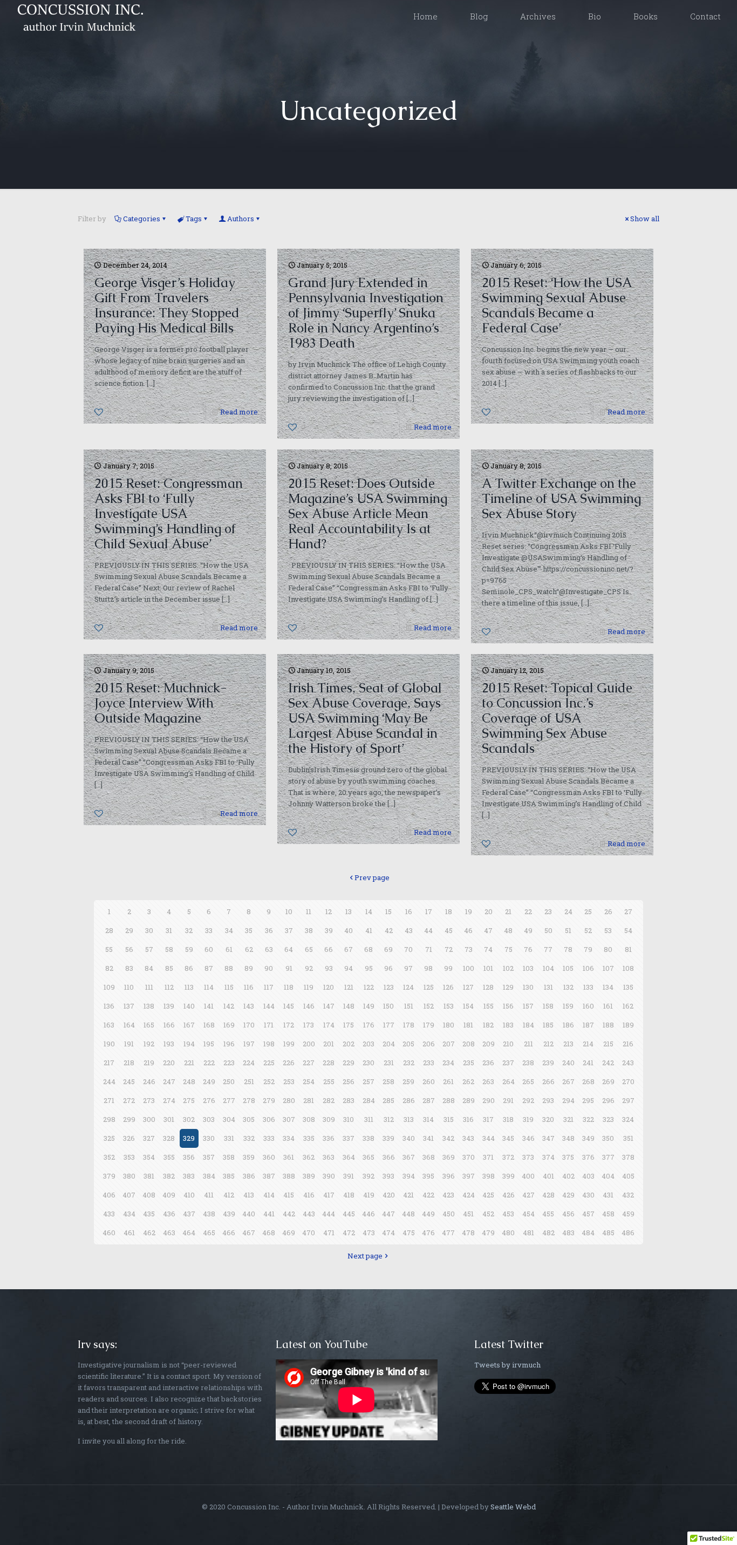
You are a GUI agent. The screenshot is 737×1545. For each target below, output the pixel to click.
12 (328, 911)
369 (448, 1157)
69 (388, 949)
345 (508, 1138)
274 (169, 1100)
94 (348, 968)
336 (329, 1138)
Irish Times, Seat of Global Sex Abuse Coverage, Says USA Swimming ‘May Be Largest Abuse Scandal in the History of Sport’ (365, 718)
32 (189, 930)
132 (568, 987)
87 (208, 968)
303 (209, 1119)
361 (288, 1157)
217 (109, 1062)
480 (508, 1232)
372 (508, 1157)
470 (308, 1232)
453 (508, 1214)
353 (129, 1157)
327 (149, 1138)
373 (528, 1157)
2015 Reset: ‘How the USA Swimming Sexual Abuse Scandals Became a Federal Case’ (557, 305)
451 (468, 1214)
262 (468, 1081)
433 (109, 1214)
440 (248, 1214)
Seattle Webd (513, 1507)
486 (628, 1232)
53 (608, 930)
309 (329, 1119)
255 (329, 1081)
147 (329, 1006)
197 (249, 1044)
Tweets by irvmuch (507, 1365)
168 (209, 1025)
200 (309, 1044)
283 (348, 1100)
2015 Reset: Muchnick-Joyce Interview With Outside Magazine (160, 702)
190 (109, 1044)
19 (468, 911)
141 (209, 1006)
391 (348, 1176)
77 (548, 949)
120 (328, 987)
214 (588, 1044)
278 (249, 1100)
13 (348, 911)
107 (608, 968)
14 (368, 911)
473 (369, 1232)
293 (548, 1100)
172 (288, 1025)
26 (608, 911)
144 (269, 1006)
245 (129, 1081)
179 (428, 1025)
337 (348, 1138)
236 (488, 1062)
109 (109, 987)
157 (528, 1006)
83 (129, 968)
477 (448, 1232)
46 (468, 930)
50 (548, 930)
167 (189, 1025)
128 (488, 987)
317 (488, 1119)
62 (249, 949)
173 (308, 1025)
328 (169, 1138)
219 (149, 1062)
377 (608, 1157)
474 (388, 1232)
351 (628, 1138)
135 (628, 987)
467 (248, 1232)
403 (588, 1176)
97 (408, 968)
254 (309, 1081)
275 (189, 1100)
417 (329, 1195)
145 (288, 1006)
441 (269, 1214)
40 (348, 930)
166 (169, 1025)
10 (288, 911)
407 (128, 1195)
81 (628, 949)
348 (568, 1138)
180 (448, 1025)
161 (608, 1006)
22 (528, 911)
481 (528, 1232)
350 (608, 1138)
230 (368, 1062)
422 (428, 1195)
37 (289, 930)
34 (229, 930)
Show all (644, 218)
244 (109, 1081)
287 (428, 1100)
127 (468, 987)
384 (209, 1176)
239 (548, 1062)
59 (189, 949)
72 (449, 949)
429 (568, 1195)
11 (308, 911)
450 (448, 1214)
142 (228, 1006)
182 (488, 1025)
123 (389, 987)
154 (468, 1006)
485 (608, 1232)
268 (588, 1081)
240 (568, 1062)
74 (488, 949)
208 (468, 1044)
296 (608, 1100)
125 (429, 987)
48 (508, 930)
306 (269, 1119)
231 (389, 1062)
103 (528, 968)
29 (129, 930)
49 (528, 930)
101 (488, 968)
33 (209, 930)
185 (548, 1025)
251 (249, 1081)
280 (289, 1100)
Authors (240, 218)
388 (289, 1176)
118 (289, 987)
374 (548, 1157)
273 (149, 1100)
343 (468, 1138)
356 (189, 1157)
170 (249, 1025)
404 (608, 1176)
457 (588, 1214)
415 (288, 1195)
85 (169, 968)
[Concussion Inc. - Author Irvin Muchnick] (78, 16)
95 (369, 968)
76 (528, 949)
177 (388, 1025)
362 (309, 1157)
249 (209, 1081)
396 (448, 1176)
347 (548, 1138)
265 (528, 1081)
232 (408, 1062)
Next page (365, 1256)
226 (289, 1062)
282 (329, 1100)
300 (149, 1119)
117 (269, 987)
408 (148, 1195)
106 (588, 968)
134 (608, 987)
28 (109, 930)
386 (249, 1176)
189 (628, 1025)
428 (548, 1195)
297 (628, 1100)
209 (488, 1044)
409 (168, 1195)
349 (588, 1138)
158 (548, 1006)
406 (109, 1195)
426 (508, 1195)
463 (169, 1232)
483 (568, 1232)
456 (568, 1214)
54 (628, 930)
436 (169, 1214)
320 (548, 1119)
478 (468, 1232)
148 (348, 1006)
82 (109, 968)
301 (168, 1119)
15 (388, 911)
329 (189, 1138)
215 (608, 1044)
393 (388, 1176)
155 (488, 1006)
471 (329, 1232)
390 (329, 1176)
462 (149, 1232)
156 (508, 1006)
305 (249, 1119)
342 (448, 1138)
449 (428, 1214)
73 (469, 949)
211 (528, 1044)
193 (168, 1044)
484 (588, 1232)
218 (129, 1062)
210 (508, 1044)
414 (269, 1195)
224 (249, 1062)
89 (248, 968)
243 (628, 1062)
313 (409, 1119)
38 (309, 930)
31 (169, 930)
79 (588, 949)
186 (568, 1025)
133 (588, 987)
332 (249, 1138)
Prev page (372, 877)
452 (488, 1214)
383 (189, 1176)
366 (389, 1157)
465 (209, 1232)
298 (109, 1119)
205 (408, 1044)
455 (548, 1214)
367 (408, 1157)
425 (488, 1195)
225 (269, 1062)
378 (628, 1157)
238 (528, 1062)
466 (228, 1232)
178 (408, 1025)
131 (548, 987)
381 (149, 1176)
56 (129, 949)
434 (129, 1214)
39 (329, 930)
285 (388, 1100)
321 (568, 1119)
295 (588, 1100)
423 (448, 1195)
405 (628, 1176)
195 (208, 1044)
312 (389, 1119)
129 (508, 987)
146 (309, 1006)
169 (229, 1025)
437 (189, 1214)
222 (209, 1062)
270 (628, 1081)
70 (408, 949)
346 (528, 1138)
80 (608, 949)
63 (269, 949)
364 (349, 1157)
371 (488, 1157)
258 (388, 1081)
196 (229, 1044)
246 (149, 1081)
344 (488, 1138)
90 (268, 968)
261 (448, 1081)
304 (229, 1119)
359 (249, 1157)
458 (608, 1214)
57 (149, 949)
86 (189, 968)
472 (349, 1232)
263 (488, 1081)
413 (248, 1195)
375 (568, 1157)
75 (508, 949)
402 (568, 1176)
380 (129, 1176)
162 (628, 1006)
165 (149, 1025)
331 (229, 1138)
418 (348, 1195)
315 (448, 1119)
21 (508, 911)
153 (448, 1006)
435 (149, 1214)
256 (348, 1081)
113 (189, 987)
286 (408, 1100)
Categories (141, 218)
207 (448, 1044)
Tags (194, 218)
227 (309, 1062)
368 (428, 1157)
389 (309, 1176)
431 (608, 1195)
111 (149, 987)
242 (608, 1062)
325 (109, 1138)
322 (588, 1119)
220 (169, 1062)
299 (129, 1119)
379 (109, 1176)
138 (149, 1006)
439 (229, 1214)
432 (628, 1195)
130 (528, 987)
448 (408, 1214)
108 (628, 968)
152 (429, 1006)
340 (408, 1138)
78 (568, 949)
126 (448, 987)
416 (309, 1195)
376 (588, 1157)
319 (528, 1119)
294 (568, 1100)
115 (229, 987)
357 (209, 1157)
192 (149, 1044)
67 (348, 949)
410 (189, 1195)
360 (269, 1157)
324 (628, 1119)
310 (348, 1119)
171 (269, 1025)
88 (228, 968)
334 (289, 1138)
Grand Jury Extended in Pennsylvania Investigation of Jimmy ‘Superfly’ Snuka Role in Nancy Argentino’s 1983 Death (365, 312)
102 (508, 968)
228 (329, 1062)
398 (488, 1176)
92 (309, 968)
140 (189, 1006)
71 (428, 949)
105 (568, 968)
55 (109, 949)
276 (209, 1100)
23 (548, 911)
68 (368, 949)
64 (288, 949)
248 (189, 1081)
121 (348, 987)
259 (408, 1081)
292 (528, 1100)
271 (109, 1100)
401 (548, 1176)
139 (168, 1006)
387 (269, 1176)
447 (388, 1214)
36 (269, 930)
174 (329, 1025)
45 (449, 930)
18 (448, 911)
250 (229, 1081)
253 (289, 1081)
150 (388, 1006)
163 (109, 1025)
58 (169, 949)
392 (368, 1176)
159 (568, 1006)
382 (169, 1176)
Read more (239, 412)
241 (588, 1062)
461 (129, 1232)
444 (328, 1214)
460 (109, 1232)
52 (588, 930)
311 (368, 1119)
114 (209, 987)
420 (389, 1195)
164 (129, 1025)
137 (129, 1006)
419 (368, 1195)
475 (408, 1232)
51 (568, 930)
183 (508, 1025)
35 (249, 930)
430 (588, 1195)
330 (209, 1138)
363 (329, 1157)
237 (508, 1062)
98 (428, 968)
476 (428, 1232)
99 (448, 968)
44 (428, 930)
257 (368, 1081)
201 (328, 1044)
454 (528, 1214)
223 (229, 1062)
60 (208, 949)
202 (348, 1044)
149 (368, 1006)
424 (468, 1195)
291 (508, 1100)
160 (588, 1006)
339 (388, 1138)
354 (149, 1157)
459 (628, 1214)
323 (608, 1119)
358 (229, 1157)
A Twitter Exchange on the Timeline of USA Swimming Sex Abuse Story (561, 498)
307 (289, 1119)
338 (368, 1138)
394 (408, 1176)
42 (389, 930)
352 (109, 1157)
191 (129, 1044)
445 (349, 1214)
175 (348, 1025)
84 (149, 968)
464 (188, 1232)
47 (488, 930)
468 (268, 1232)
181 (468, 1025)
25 (588, 911)
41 (368, 930)
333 (269, 1138)
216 (628, 1044)
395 (428, 1176)
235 (468, 1062)
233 (428, 1062)
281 (308, 1100)
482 (548, 1232)
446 (368, 1214)
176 (368, 1025)
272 (129, 1100)
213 (568, 1044)
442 (289, 1214)
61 (229, 949)
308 (309, 1119)
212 (548, 1044)
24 (568, 911)
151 (408, 1006)
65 (309, 949)
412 (228, 1195)
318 (508, 1119)
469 (288, 1232)
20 (488, 911)
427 (528, 1195)
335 (309, 1138)
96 (388, 968)
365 (368, 1157)
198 (269, 1044)
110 (129, 987)
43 (409, 930)
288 (448, 1100)
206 (428, 1044)
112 (169, 987)
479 (488, 1232)
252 (269, 1081)
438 (209, 1214)
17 (428, 911)
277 (229, 1100)
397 (468, 1176)
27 (628, 911)
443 (309, 1214)
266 (548, 1081)
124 (408, 987)
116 (249, 987)
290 (488, 1100)
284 (369, 1100)
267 (568, 1081)
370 (468, 1157)
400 (528, 1176)
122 (369, 987)
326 (129, 1138)
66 (328, 949)
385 (229, 1176)
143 (248, 1006)
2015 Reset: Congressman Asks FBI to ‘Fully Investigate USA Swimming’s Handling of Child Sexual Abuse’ (168, 513)
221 (189, 1062)
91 (288, 968)
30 (149, 930)
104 (548, 968)
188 (608, 1025)
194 (189, 1044)
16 (408, 911)
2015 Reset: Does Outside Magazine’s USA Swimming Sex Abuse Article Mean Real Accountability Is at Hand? (367, 513)
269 (608, 1081)
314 (428, 1119)
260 (428, 1081)
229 (348, 1062)
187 (588, 1025)
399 (508, 1176)
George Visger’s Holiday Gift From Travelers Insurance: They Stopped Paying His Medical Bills (167, 305)
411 (209, 1195)
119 (308, 987)
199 (289, 1044)
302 (189, 1119)
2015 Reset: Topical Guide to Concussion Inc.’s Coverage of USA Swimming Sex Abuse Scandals (557, 718)
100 (468, 968)
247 (169, 1081)
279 (269, 1100)
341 (428, 1138)
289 (468, 1100)
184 (528, 1025)
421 (408, 1195)
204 (389, 1044)
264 (508, 1081)
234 (448, 1062)
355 (169, 1157)
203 (368, 1044)
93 (329, 968)
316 (468, 1119)
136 (109, 1006)
